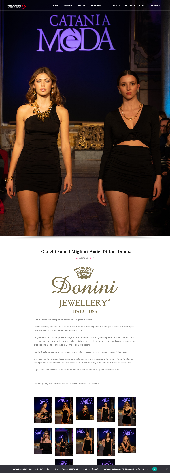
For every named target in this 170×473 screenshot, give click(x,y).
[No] (166, 469)
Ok (155, 469)
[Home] (16, 5)
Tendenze (83, 258)
